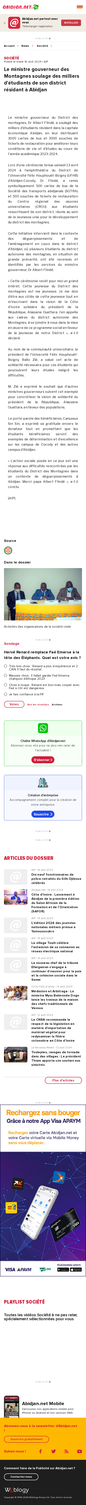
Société (42, 46)
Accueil (9, 46)
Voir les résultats (38, 705)
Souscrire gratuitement (26, 1439)
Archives (57, 705)
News (25, 46)
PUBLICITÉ (42, 39)
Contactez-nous (21, 1476)
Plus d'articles (63, 1080)
